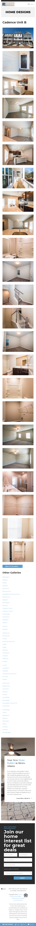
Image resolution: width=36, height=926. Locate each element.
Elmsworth (6, 636)
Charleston (5, 617)
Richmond (5, 683)
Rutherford (6, 686)
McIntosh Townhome (9, 674)
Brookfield (5, 602)
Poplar (4, 679)
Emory (4, 638)
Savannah (5, 689)
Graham (5, 650)
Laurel (4, 665)
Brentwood (6, 597)
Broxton (5, 605)
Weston (4, 718)
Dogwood (5, 633)
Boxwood (5, 588)
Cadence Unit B (7, 611)
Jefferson (5, 658)
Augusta (5, 585)
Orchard (5, 676)
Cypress (5, 629)
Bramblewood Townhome (11, 594)
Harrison (5, 656)
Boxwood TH (6, 591)
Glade (4, 647)
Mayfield (5, 671)
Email (31, 924)
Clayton (4, 622)
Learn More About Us (23, 798)
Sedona (4, 692)
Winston (5, 729)
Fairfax (4, 644)
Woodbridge (6, 732)
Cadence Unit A (7, 608)
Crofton (4, 626)
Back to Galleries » (12, 566)
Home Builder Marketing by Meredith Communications (18, 898)
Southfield (5, 697)
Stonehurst (6, 706)
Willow (4, 724)
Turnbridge (6, 709)
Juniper (4, 661)
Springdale (5, 700)
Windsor (5, 727)
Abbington (6, 577)
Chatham (5, 620)
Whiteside (5, 721)
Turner (4, 712)
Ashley (4, 583)
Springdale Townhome (9, 703)
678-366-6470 (21, 890)
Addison (5, 580)
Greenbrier (5, 653)
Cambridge (6, 614)
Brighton (5, 600)
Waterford (5, 715)
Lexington (5, 668)
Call (17, 924)
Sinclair (4, 694)
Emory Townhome (8, 641)
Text (24, 924)
